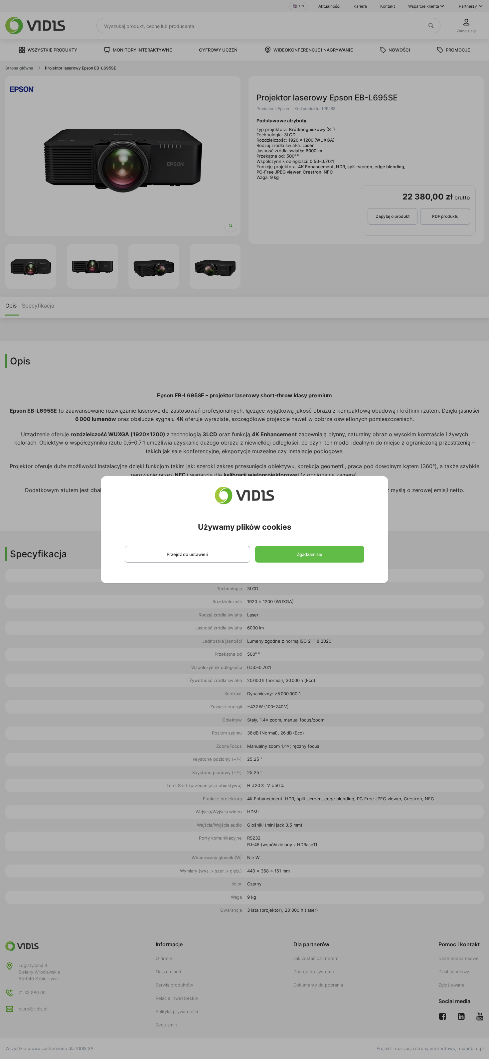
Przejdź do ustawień (187, 554)
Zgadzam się (309, 554)
